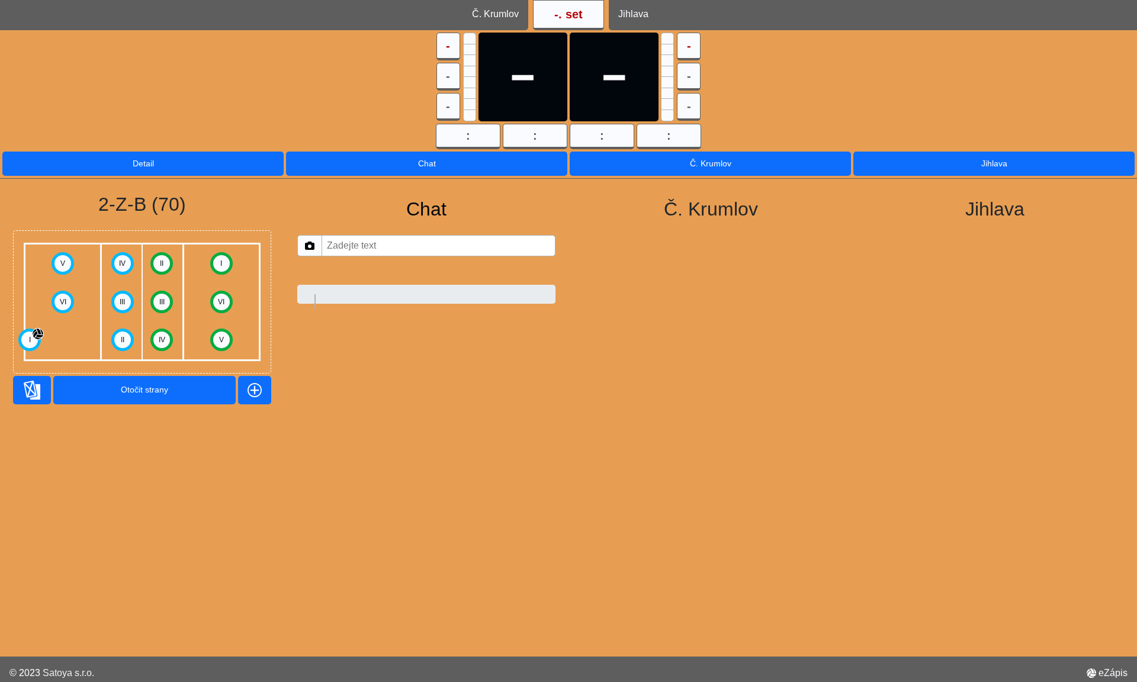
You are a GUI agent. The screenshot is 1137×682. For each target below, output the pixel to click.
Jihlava (994, 163)
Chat (427, 163)
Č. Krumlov (710, 163)
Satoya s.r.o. (68, 673)
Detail (143, 163)
